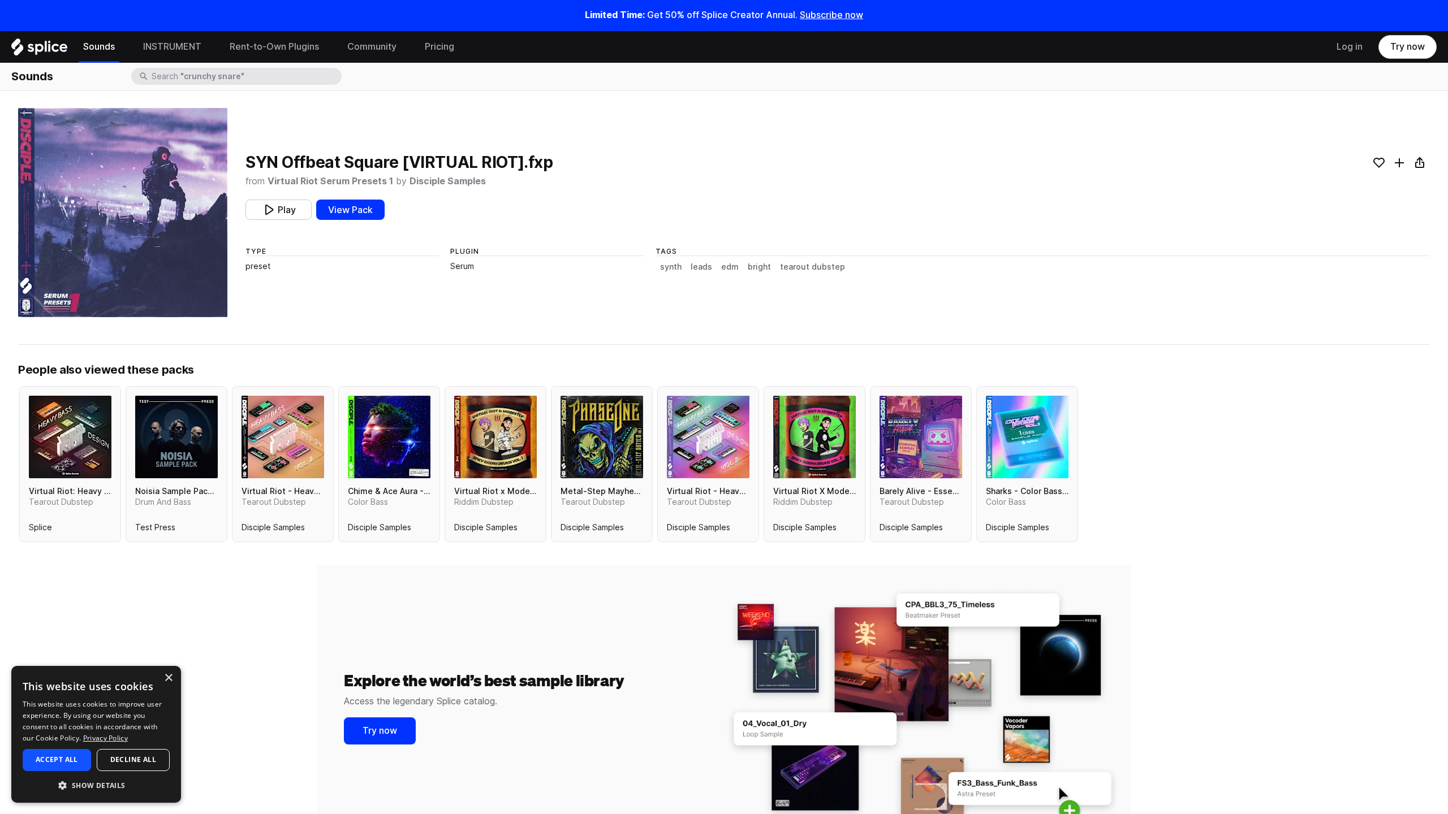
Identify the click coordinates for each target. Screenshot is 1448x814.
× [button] (168, 678)
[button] (96, 784)
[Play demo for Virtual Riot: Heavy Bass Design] (70, 437)
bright (759, 266)
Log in (1350, 46)
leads (701, 266)
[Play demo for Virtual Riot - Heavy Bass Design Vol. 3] (708, 437)
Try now (1407, 46)
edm (730, 266)
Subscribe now (831, 15)
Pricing (439, 46)
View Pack (350, 210)
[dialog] (96, 734)
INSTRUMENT (172, 46)
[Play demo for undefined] (122, 212)
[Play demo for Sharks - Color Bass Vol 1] (1027, 437)
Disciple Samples (448, 181)
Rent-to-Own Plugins (274, 46)
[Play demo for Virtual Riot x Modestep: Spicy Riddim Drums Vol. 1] (495, 437)
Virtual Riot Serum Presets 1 (330, 181)
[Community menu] (405, 47)
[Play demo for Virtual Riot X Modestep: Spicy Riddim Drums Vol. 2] (814, 437)
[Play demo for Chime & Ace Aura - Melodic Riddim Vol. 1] (389, 437)
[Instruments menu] (210, 47)
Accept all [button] (57, 759)
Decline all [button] (133, 759)
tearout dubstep (812, 266)
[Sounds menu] (123, 47)
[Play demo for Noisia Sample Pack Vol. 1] (176, 437)
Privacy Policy (105, 738)
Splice (40, 529)
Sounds (99, 46)
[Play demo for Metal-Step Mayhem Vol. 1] (601, 437)
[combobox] (245, 76)
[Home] (39, 49)
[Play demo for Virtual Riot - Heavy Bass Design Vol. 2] (282, 437)
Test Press (155, 529)
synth (671, 266)
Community (372, 46)
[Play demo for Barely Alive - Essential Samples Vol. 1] (920, 437)
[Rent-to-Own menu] (327, 47)
